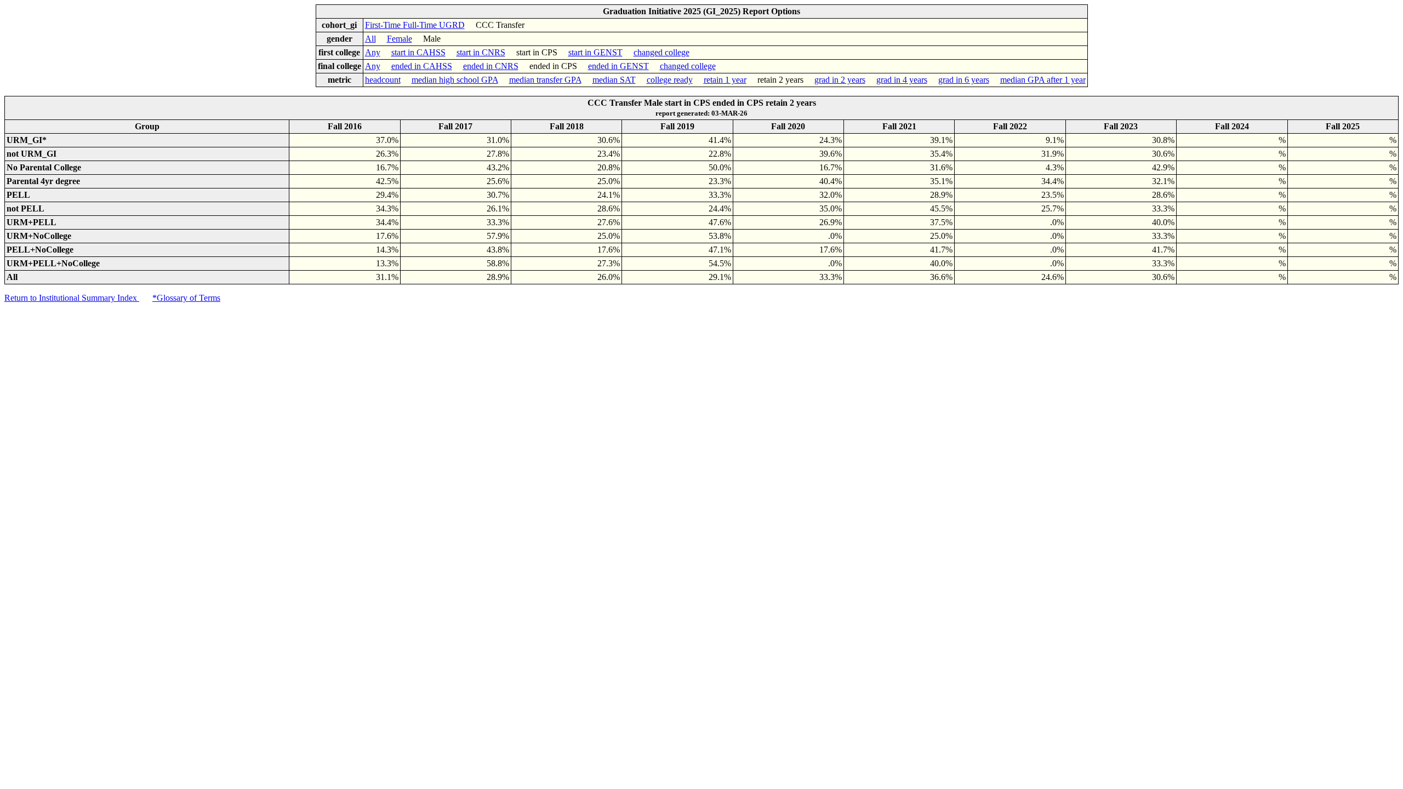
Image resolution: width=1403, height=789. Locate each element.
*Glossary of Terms (186, 297)
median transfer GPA (545, 79)
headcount (383, 79)
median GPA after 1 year (1043, 79)
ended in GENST (618, 66)
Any (372, 52)
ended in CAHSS (421, 66)
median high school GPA (455, 79)
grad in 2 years (839, 79)
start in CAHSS (418, 52)
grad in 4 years (901, 79)
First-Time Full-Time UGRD (415, 25)
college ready (670, 79)
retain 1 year (725, 79)
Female (399, 38)
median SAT (614, 79)
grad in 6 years (963, 79)
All (370, 38)
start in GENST (595, 52)
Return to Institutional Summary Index (71, 297)
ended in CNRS (490, 66)
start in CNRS (481, 52)
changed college (661, 52)
